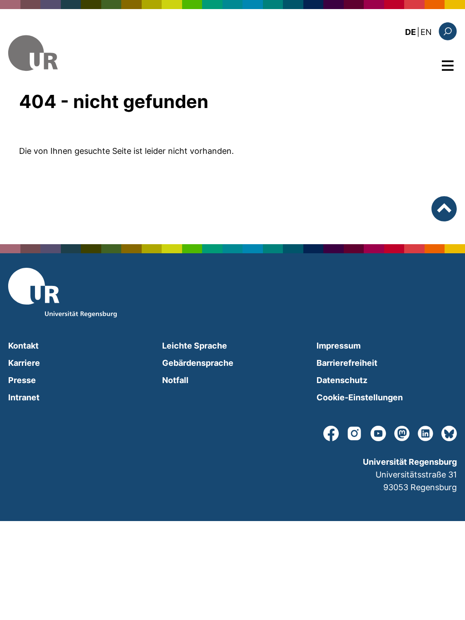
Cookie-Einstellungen (360, 397)
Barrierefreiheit (347, 363)
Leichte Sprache (194, 345)
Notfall (175, 380)
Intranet (24, 397)
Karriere (24, 363)
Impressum (339, 345)
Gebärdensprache (197, 363)
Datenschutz (342, 380)
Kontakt (23, 345)
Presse (22, 380)
